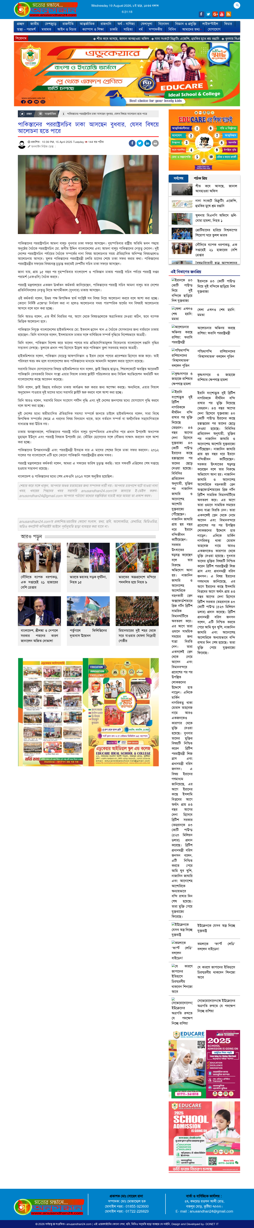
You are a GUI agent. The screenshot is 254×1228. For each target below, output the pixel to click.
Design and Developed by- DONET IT (195, 1224)
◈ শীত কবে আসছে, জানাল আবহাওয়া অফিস (76, 38)
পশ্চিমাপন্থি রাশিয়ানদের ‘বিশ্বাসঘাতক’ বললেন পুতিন (216, 354)
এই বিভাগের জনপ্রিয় (186, 271)
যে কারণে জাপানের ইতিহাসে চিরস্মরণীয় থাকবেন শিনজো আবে (216, 972)
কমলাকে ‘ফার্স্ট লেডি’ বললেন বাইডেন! (216, 946)
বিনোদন (163, 23)
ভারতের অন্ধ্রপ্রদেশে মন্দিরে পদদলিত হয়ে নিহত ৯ (137, 580)
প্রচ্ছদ (20, 23)
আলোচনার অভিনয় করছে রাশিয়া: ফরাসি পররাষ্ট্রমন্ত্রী (216, 330)
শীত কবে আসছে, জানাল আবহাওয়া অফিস (216, 189)
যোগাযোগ (214, 29)
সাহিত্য (128, 29)
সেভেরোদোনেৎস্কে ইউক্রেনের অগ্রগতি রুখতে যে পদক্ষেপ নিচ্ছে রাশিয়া (216, 1005)
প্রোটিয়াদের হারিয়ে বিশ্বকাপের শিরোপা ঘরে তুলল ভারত (216, 233)
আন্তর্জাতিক (87, 23)
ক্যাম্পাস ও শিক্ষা (93, 29)
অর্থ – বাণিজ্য (126, 23)
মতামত (46, 29)
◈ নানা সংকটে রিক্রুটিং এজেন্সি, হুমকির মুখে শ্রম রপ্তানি (140, 38)
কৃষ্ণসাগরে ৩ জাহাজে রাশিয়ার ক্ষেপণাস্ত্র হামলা (216, 377)
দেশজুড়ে (50, 23)
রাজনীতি (68, 23)
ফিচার (228, 23)
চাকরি (113, 29)
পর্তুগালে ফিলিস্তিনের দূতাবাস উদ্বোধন (88, 633)
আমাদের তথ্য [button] (191, 29)
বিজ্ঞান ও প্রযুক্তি (185, 23)
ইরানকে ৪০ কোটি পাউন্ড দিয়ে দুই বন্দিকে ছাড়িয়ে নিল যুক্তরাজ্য (216, 286)
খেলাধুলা (146, 23)
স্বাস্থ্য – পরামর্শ (26, 29)
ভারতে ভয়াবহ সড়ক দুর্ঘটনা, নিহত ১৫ (88, 580)
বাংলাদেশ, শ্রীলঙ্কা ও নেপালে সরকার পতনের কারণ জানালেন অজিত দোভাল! (39, 635)
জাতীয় (34, 23)
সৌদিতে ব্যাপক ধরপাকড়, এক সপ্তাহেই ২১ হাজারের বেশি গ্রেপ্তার (39, 582)
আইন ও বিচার (66, 29)
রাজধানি (106, 23)
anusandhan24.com (79, 1224)
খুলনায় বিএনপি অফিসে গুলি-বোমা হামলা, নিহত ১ (216, 218)
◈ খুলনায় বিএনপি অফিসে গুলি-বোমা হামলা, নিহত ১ (209, 38)
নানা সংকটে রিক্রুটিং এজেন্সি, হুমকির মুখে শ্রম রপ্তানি (216, 203)
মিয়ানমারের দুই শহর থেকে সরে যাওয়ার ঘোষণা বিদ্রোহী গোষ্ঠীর (137, 635)
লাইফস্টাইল (210, 23)
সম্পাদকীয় (155, 29)
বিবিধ (172, 29)
